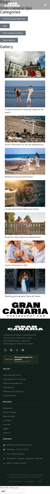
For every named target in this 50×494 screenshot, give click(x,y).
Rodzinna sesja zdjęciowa (13, 383)
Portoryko (6, 424)
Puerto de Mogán (9, 412)
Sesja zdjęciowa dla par (12, 375)
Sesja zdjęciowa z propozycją (14, 379)
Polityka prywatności (15, 481)
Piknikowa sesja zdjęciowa (13, 391)
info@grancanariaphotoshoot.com (19, 445)
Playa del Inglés (9, 416)
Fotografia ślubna (9, 396)
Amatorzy (6, 433)
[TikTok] (17, 350)
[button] (9, 487)
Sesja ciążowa (8, 387)
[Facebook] (23, 350)
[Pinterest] (11, 350)
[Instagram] (5, 350)
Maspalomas (7, 408)
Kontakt (39, 481)
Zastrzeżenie (29, 481)
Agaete (5, 429)
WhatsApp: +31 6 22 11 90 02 (17, 449)
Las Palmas (7, 420)
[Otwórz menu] (45, 5)
